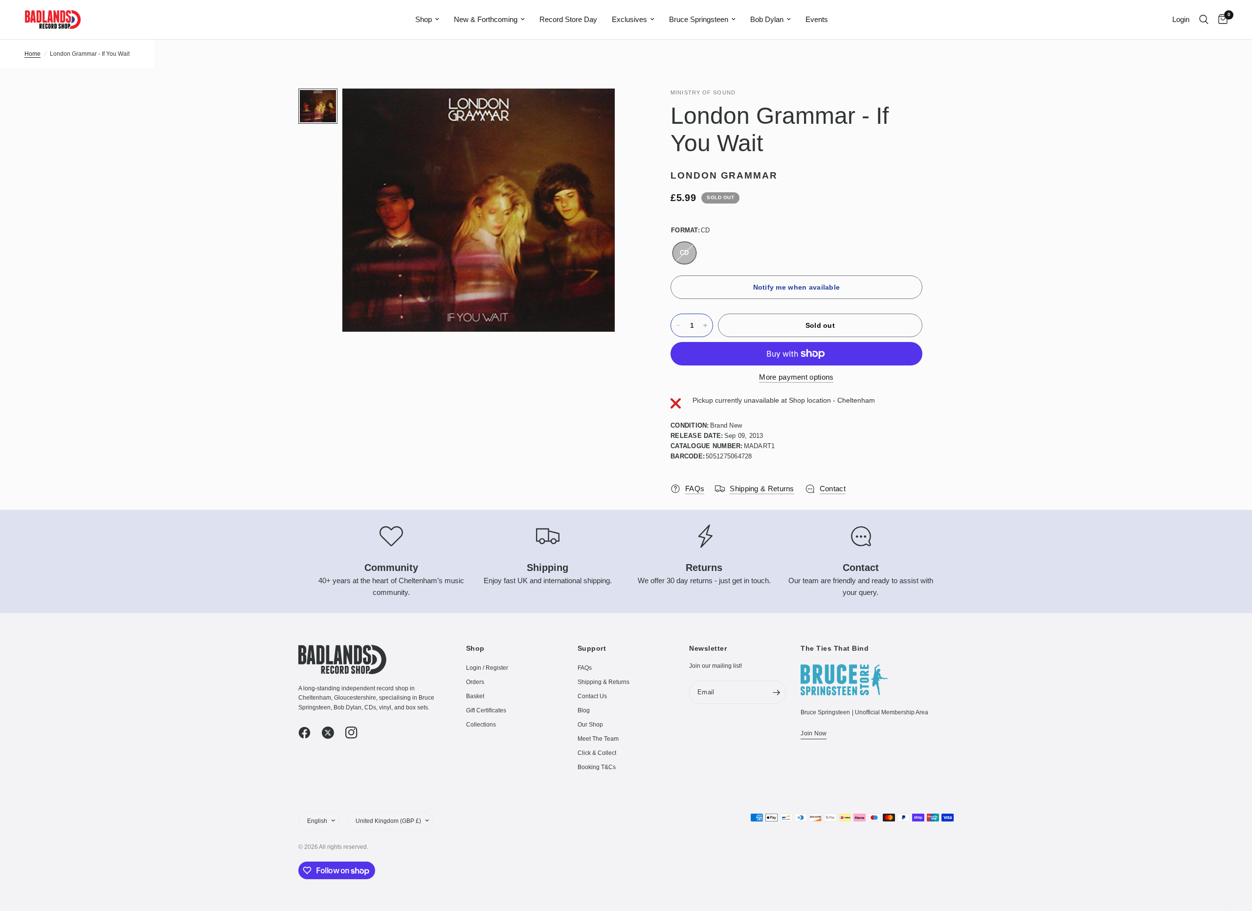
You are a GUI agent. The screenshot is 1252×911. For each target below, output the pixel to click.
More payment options (796, 377)
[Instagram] (356, 733)
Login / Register (487, 667)
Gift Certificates (486, 710)
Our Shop (590, 724)
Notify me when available (796, 287)
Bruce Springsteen (698, 19)
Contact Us (592, 696)
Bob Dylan (766, 19)
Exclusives (629, 19)
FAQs (585, 667)
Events (816, 19)
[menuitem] (427, 19)
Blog (584, 710)
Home (32, 53)
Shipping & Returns (603, 682)
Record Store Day (568, 19)
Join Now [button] (814, 733)
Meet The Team (598, 738)
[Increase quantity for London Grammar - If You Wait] (705, 325)
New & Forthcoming (485, 19)
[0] (1220, 19)
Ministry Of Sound (703, 92)
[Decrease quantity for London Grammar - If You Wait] (678, 325)
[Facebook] (309, 733)
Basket (475, 696)
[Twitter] (332, 733)
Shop (423, 19)
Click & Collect (597, 753)
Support (592, 648)
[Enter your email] (776, 692)
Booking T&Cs (597, 767)
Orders (475, 682)
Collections (481, 724)
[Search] (1203, 19)
